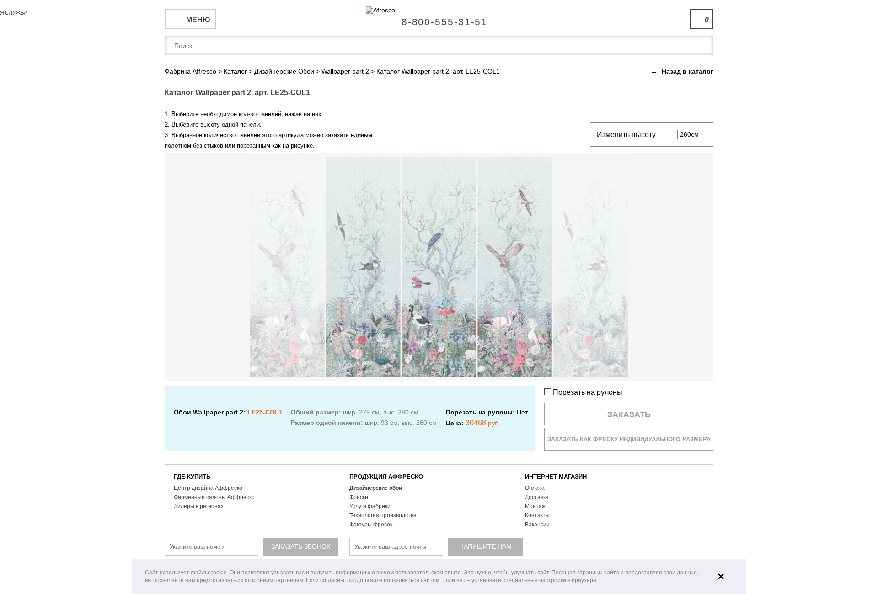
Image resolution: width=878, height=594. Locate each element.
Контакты (537, 515)
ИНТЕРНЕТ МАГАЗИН (556, 476)
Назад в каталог (687, 71)
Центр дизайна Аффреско (208, 488)
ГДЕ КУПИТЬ (192, 476)
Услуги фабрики (370, 506)
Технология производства (383, 515)
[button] (600, 581)
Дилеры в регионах (199, 506)
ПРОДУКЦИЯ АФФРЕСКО (386, 476)
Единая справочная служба (439, 18)
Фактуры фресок (370, 524)
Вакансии (537, 524)
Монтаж (535, 506)
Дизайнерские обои (375, 488)
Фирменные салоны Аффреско (214, 497)
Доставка (537, 497)
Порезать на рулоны (586, 392)
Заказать (629, 414)
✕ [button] (721, 577)
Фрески (358, 497)
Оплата (535, 488)
